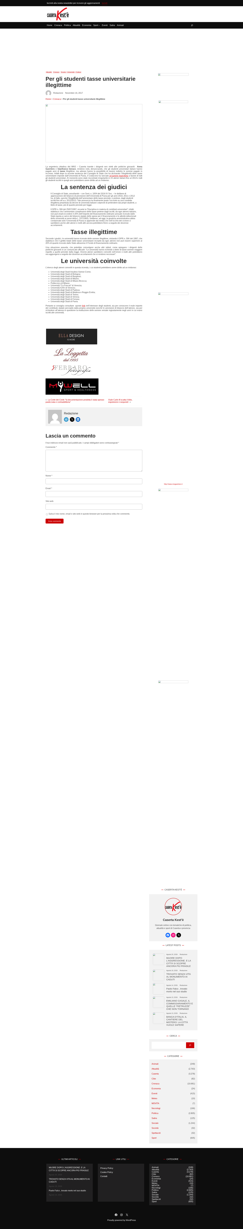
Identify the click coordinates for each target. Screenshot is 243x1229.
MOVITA (155, 1103)
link (83, 306)
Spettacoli (156, 1133)
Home (48, 99)
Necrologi (156, 1108)
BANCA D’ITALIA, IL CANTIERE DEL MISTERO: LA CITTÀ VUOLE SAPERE (177, 1021)
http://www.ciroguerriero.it (173, 484)
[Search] (190, 1045)
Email (49, 488)
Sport (154, 1138)
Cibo (154, 1079)
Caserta (155, 1074)
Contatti (103, 1176)
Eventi (154, 1093)
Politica (155, 1113)
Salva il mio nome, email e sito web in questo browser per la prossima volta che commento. (89, 514)
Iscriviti (104, 3)
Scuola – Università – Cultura (71, 72)
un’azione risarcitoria (118, 176)
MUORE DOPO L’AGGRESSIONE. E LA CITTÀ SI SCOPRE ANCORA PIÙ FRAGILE (178, 962)
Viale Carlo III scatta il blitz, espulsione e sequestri (120, 401)
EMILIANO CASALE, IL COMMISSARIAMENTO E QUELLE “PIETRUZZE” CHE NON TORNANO (179, 1005)
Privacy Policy (106, 1168)
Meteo (154, 1098)
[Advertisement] (121, 47)
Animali (155, 1064)
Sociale (155, 1123)
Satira (154, 1118)
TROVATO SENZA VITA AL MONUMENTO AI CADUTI (178, 977)
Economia (156, 1088)
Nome (49, 476)
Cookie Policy (106, 1172)
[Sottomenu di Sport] (99, 25)
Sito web (49, 501)
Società (155, 1128)
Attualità (49, 72)
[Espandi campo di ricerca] (192, 25)
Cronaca (56, 72)
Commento (51, 447)
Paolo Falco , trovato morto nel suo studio (176, 990)
